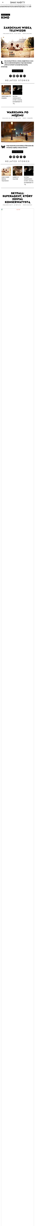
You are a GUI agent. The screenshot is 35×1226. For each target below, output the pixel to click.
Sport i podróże (28, 118)
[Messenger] (14, 76)
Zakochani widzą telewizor (18, 29)
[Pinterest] (21, 76)
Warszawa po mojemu (6, 97)
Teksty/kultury (27, 33)
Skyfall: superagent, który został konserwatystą (17, 100)
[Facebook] (10, 76)
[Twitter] (17, 76)
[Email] (24, 76)
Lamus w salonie (16, 178)
